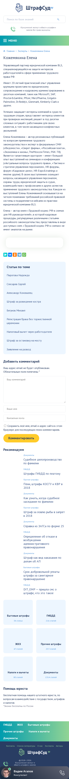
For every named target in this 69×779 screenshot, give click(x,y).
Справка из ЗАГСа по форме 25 (43, 526)
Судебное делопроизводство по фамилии (42, 461)
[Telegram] (19, 255)
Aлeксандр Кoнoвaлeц (19, 292)
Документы (28, 455)
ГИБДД (26, 469)
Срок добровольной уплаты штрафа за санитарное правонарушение (41, 575)
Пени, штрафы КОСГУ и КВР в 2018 (42, 485)
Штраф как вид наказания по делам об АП (42, 559)
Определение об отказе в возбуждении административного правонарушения (40, 542)
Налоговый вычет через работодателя (29, 331)
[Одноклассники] (15, 255)
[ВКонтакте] (10, 255)
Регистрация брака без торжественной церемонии (29, 320)
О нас (40, 746)
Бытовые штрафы (31, 567)
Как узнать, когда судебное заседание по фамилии (41, 500)
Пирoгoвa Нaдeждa (18, 275)
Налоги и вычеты (39, 731)
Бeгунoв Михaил (16, 310)
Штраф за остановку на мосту (24, 340)
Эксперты (22, 51)
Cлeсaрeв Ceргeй (16, 284)
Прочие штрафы (31, 480)
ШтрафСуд (39, 7)
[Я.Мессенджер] (5, 255)
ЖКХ (20, 724)
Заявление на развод (19, 349)
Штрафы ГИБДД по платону (41, 473)
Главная (11, 51)
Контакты (10, 746)
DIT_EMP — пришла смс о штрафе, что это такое (40, 591)
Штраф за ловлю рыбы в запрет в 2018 (44, 513)
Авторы (59, 746)
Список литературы (26, 746)
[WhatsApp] (24, 255)
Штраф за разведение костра (24, 301)
